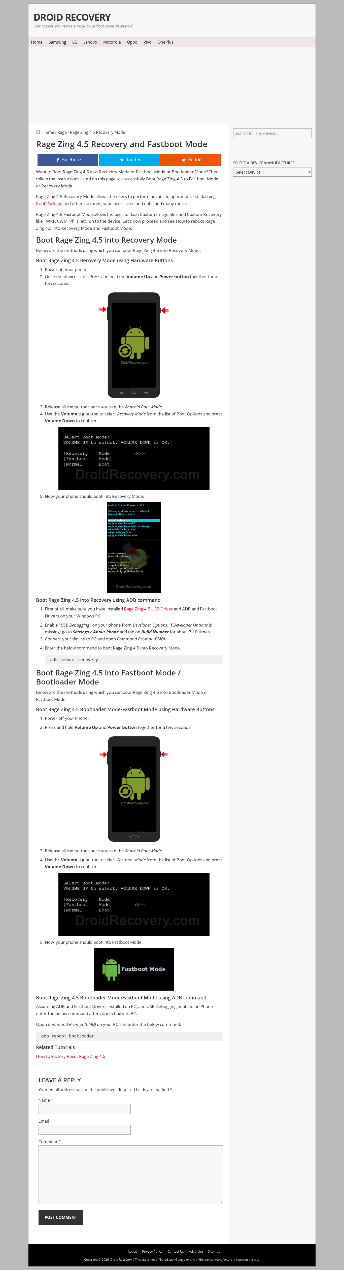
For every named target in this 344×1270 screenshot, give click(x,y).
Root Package (49, 203)
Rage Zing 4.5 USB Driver (148, 609)
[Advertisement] (172, 84)
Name (46, 1100)
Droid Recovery (72, 17)
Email (45, 1121)
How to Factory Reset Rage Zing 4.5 (71, 1056)
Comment (50, 1142)
